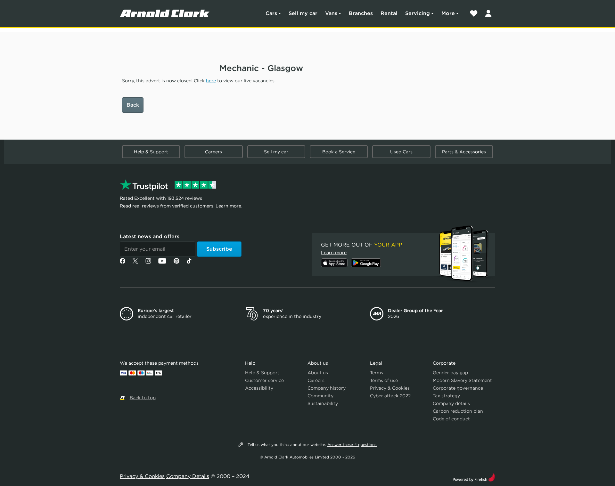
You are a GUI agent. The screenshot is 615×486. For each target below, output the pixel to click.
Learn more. (229, 205)
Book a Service (338, 151)
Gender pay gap (450, 372)
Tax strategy (446, 395)
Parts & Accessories (464, 151)
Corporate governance (458, 388)
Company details (451, 403)
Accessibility (259, 388)
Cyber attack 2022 (390, 395)
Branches (361, 13)
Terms (376, 372)
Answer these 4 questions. (352, 444)
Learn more (334, 252)
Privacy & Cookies (390, 388)
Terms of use (384, 380)
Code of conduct (451, 418)
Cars (271, 13)
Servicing (417, 13)
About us (318, 372)
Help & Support (151, 151)
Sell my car (303, 13)
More (448, 13)
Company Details (187, 476)
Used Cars (401, 151)
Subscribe (219, 249)
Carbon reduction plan (458, 411)
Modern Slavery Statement (462, 380)
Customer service (264, 380)
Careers (213, 151)
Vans (331, 13)
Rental (389, 13)
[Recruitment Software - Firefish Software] (474, 477)
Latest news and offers (149, 236)
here (211, 80)
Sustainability (323, 403)
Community (320, 395)
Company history (327, 388)
